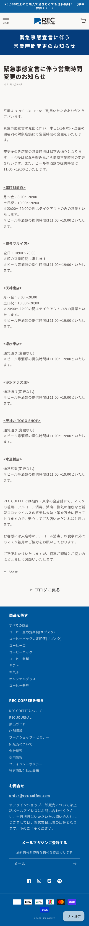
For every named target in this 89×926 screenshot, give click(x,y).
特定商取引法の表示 (24, 770)
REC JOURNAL (20, 717)
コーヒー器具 (19, 685)
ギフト (14, 665)
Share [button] (13, 571)
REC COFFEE (49, 918)
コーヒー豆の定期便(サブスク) (32, 632)
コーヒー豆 (17, 645)
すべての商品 (19, 625)
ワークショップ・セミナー (29, 737)
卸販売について (20, 744)
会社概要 (15, 750)
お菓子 (14, 672)
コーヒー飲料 (19, 658)
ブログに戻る (47, 590)
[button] (6, 21)
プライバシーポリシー (25, 764)
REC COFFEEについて (25, 710)
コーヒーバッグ (20, 652)
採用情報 (15, 757)
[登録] (75, 863)
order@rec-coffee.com (29, 795)
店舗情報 (15, 730)
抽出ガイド (17, 724)
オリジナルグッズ (22, 679)
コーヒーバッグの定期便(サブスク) (35, 638)
